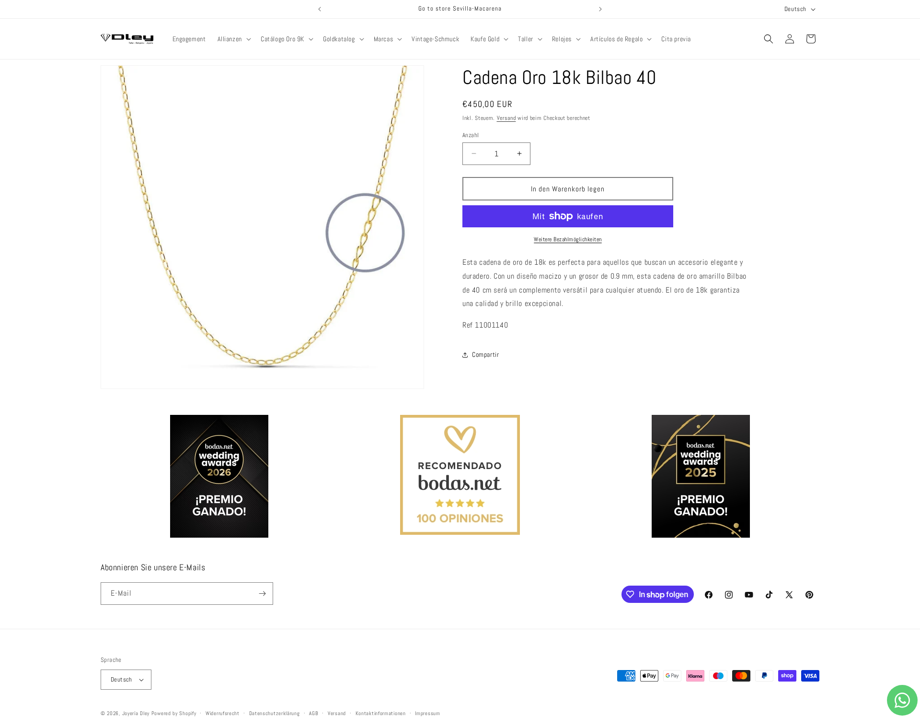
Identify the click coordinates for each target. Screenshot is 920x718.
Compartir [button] (485, 354)
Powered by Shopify (173, 713)
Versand (506, 118)
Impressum (427, 712)
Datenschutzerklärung (274, 712)
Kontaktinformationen (381, 712)
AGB (313, 712)
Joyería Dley (136, 713)
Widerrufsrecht (223, 712)
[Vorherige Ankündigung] (319, 9)
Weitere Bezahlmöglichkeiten (568, 239)
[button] (233, 39)
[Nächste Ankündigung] (600, 9)
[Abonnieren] (262, 593)
